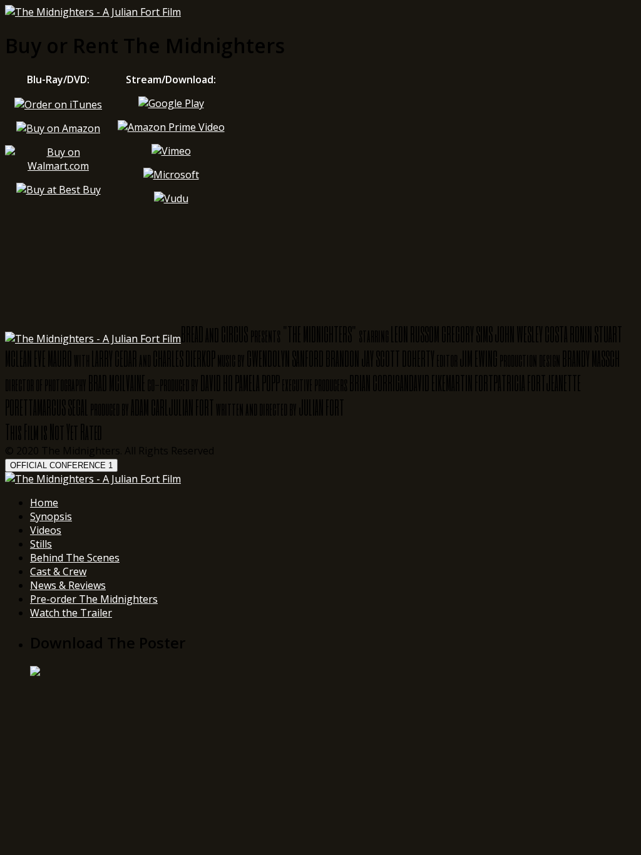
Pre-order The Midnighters (94, 599)
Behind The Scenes (75, 558)
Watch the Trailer (71, 613)
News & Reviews (68, 585)
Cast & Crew (58, 571)
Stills (41, 544)
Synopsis (51, 516)
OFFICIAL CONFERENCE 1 (61, 465)
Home (44, 502)
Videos (45, 530)
